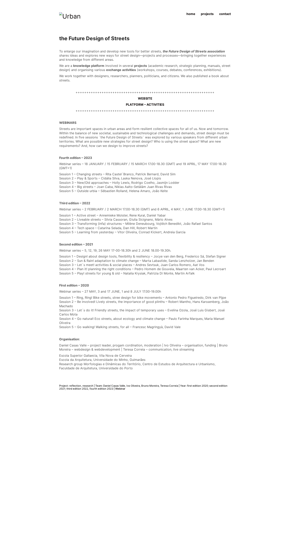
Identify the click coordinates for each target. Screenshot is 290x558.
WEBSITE (145, 98)
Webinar (120, 388)
